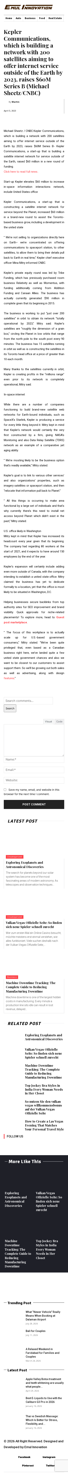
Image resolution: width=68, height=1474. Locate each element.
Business (12, 977)
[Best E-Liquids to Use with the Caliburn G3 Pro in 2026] (13, 1402)
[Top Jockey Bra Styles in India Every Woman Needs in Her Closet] (13, 1089)
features (9, 678)
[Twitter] (41, 1141)
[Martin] (6, 102)
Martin (15, 101)
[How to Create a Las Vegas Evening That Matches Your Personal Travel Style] (13, 1125)
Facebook (24, 1457)
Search (10, 708)
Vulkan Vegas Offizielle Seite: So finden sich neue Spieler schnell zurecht (34, 925)
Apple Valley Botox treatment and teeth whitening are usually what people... (45, 1383)
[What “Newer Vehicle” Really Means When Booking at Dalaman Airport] (13, 1316)
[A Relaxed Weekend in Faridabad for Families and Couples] (13, 1353)
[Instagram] (15, 1141)
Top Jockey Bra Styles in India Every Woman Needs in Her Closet (44, 1089)
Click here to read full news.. (21, 171)
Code (59, 721)
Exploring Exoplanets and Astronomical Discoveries (25, 864)
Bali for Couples (36, 1331)
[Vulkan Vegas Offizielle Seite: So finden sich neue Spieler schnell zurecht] (34, 904)
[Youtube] (49, 1141)
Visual (48, 721)
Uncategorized (14, 857)
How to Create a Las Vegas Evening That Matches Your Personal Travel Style (44, 1125)
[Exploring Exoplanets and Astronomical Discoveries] (34, 843)
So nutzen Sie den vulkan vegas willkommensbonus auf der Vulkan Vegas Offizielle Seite (43, 1107)
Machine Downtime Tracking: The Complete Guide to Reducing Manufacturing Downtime (31, 987)
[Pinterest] (32, 1141)
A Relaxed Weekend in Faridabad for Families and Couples (43, 1353)
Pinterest (28, 1465)
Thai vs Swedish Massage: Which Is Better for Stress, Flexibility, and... (42, 1420)
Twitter (50, 1465)
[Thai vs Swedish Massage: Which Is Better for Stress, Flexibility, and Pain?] (13, 1421)
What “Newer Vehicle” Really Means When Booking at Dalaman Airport (43, 1315)
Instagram (49, 1457)
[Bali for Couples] (13, 1335)
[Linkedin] (24, 1141)
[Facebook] (7, 1141)
